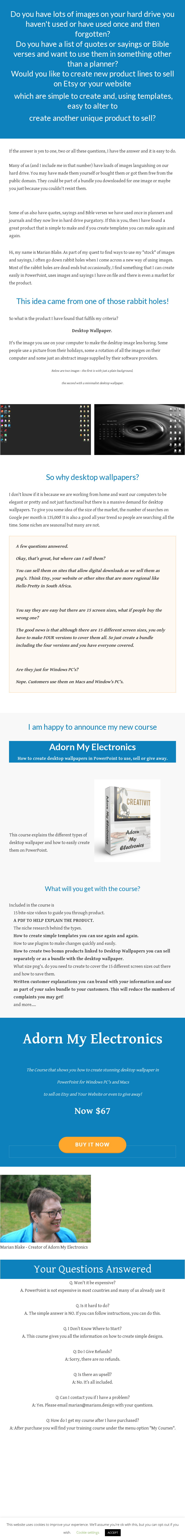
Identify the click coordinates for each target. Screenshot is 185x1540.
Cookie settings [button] (87, 1532)
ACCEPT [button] (113, 1533)
